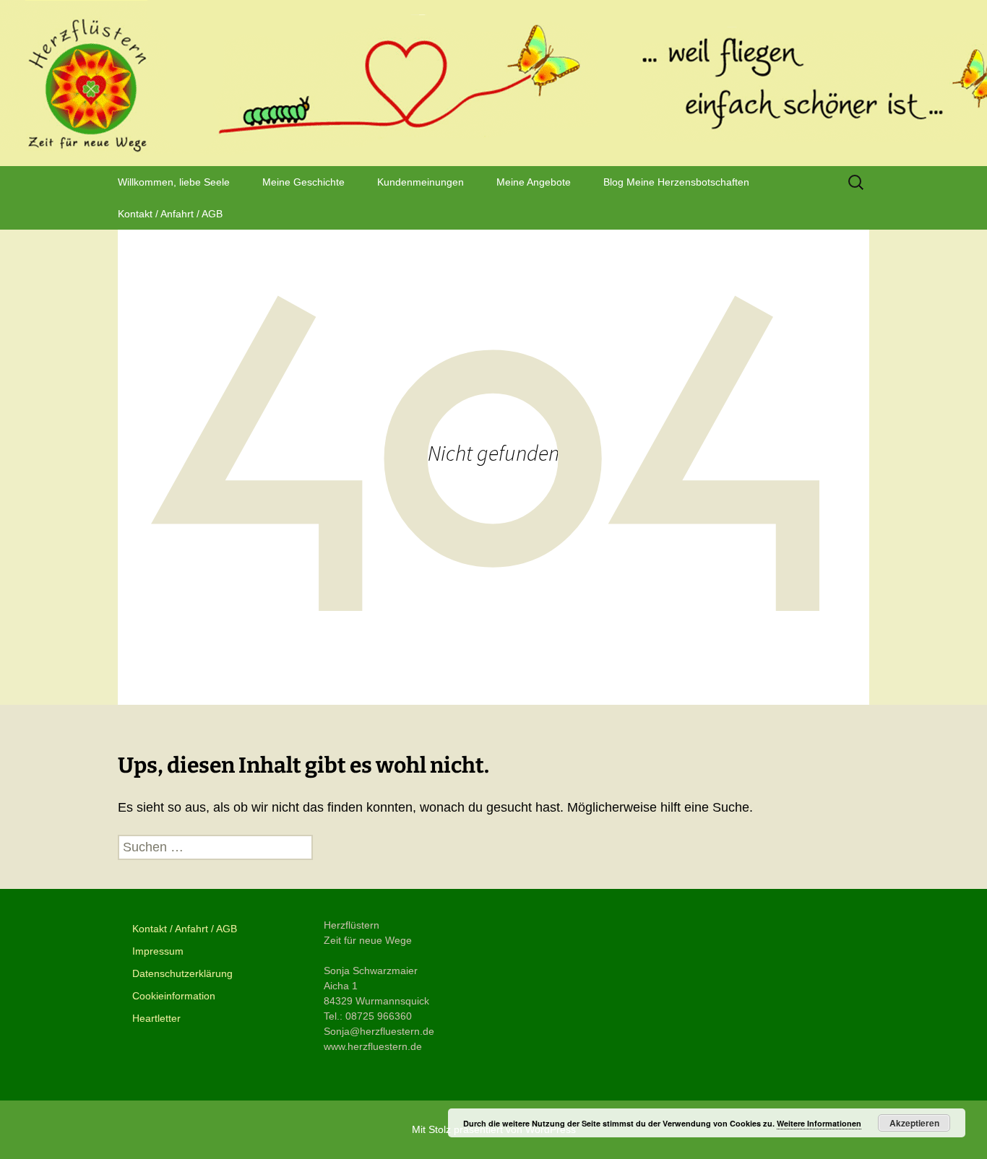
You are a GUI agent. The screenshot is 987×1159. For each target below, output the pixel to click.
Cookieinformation (173, 996)
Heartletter (156, 1018)
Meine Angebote (533, 182)
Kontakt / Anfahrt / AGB (170, 214)
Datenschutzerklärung (182, 973)
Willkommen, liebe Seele (174, 182)
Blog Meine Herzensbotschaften (676, 182)
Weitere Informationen (819, 1123)
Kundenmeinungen (420, 182)
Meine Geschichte (303, 182)
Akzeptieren (914, 1122)
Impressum (158, 951)
